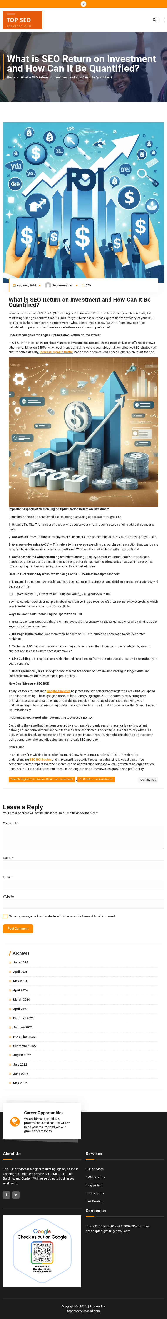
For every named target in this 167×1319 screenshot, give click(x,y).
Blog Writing (94, 1185)
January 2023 (23, 1027)
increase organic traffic (56, 352)
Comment (10, 823)
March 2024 (21, 999)
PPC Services (95, 1193)
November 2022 (24, 1036)
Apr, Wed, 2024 (26, 285)
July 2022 (20, 1064)
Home (11, 77)
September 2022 (25, 1046)
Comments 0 (148, 779)
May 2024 (20, 981)
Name (8, 857)
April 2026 (20, 971)
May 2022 (20, 1083)
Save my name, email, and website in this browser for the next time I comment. (62, 916)
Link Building (94, 1201)
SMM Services (95, 1177)
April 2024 (20, 990)
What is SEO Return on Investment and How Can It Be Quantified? (66, 77)
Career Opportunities (43, 1112)
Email (8, 877)
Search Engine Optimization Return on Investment (42, 779)
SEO (88, 285)
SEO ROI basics (40, 759)
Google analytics (58, 691)
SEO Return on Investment (96, 779)
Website (8, 896)
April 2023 (20, 1009)
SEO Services (95, 1169)
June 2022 (20, 1074)
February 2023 (23, 1018)
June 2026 (20, 962)
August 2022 (22, 1055)
